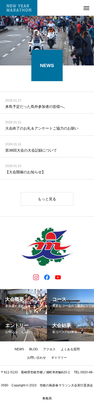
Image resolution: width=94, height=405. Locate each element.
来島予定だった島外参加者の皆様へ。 (36, 106)
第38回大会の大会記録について (31, 150)
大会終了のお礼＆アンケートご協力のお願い (41, 128)
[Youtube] (58, 277)
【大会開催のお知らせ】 (25, 172)
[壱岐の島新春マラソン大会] (18, 8)
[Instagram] (36, 277)
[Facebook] (47, 277)
